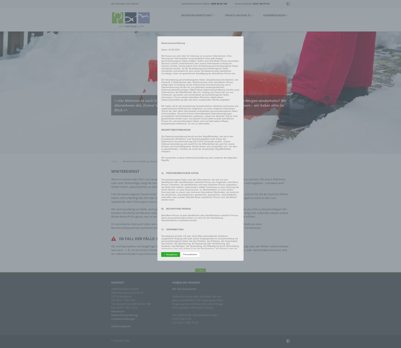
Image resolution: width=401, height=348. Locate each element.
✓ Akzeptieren (171, 254)
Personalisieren (190, 254)
